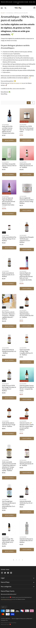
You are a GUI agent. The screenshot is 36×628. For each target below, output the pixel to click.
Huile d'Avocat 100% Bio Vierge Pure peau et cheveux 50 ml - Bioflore (9, 388)
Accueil (3, 13)
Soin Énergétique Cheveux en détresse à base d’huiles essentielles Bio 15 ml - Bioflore (9, 504)
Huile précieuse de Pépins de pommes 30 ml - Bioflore (26, 165)
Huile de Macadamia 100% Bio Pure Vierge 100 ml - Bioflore (8, 424)
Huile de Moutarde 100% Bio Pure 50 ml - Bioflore (26, 503)
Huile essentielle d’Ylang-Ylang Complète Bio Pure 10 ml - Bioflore (26, 352)
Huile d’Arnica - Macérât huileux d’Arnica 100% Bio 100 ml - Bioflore (26, 314)
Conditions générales (5, 618)
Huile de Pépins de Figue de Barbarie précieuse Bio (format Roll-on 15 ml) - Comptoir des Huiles (26, 276)
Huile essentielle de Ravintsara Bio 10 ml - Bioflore (8, 274)
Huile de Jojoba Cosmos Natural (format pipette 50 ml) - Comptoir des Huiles (27, 388)
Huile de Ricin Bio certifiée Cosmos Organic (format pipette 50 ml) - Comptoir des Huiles (8, 129)
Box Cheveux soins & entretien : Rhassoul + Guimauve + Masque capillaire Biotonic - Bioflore (8, 315)
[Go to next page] (22, 560)
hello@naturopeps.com (6, 599)
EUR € (3, 607)
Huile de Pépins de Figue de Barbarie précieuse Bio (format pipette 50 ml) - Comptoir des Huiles (8, 201)
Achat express (9, 140)
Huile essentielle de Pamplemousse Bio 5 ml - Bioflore (9, 351)
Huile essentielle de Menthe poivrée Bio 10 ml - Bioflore (26, 463)
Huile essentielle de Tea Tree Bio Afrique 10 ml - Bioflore (9, 238)
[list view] (33, 102)
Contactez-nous (4, 620)
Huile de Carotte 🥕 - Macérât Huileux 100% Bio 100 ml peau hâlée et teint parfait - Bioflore (27, 426)
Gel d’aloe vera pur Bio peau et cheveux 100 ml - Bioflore (9, 165)
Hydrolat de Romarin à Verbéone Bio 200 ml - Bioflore (26, 540)
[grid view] (29, 102)
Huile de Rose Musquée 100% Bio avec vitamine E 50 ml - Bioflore (27, 239)
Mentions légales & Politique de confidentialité (22, 618)
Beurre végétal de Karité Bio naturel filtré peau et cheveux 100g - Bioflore (27, 200)
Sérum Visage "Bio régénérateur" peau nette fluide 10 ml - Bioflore (8, 541)
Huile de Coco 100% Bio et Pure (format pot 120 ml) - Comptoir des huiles (26, 128)
